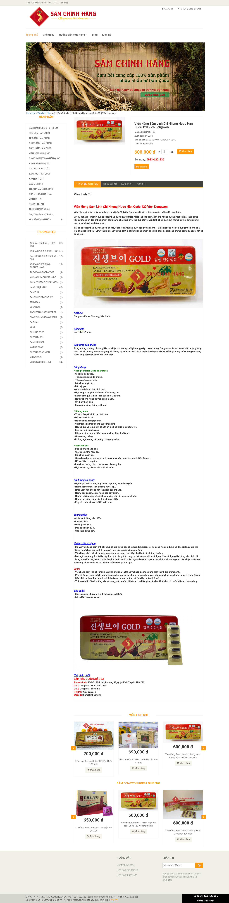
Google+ (141, 184)
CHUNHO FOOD (46, 332)
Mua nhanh (141, 166)
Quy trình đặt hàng (126, 865)
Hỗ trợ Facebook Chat (190, 9)
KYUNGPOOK (46, 357)
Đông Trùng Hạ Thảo (40, 194)
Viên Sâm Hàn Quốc (39, 153)
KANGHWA (46, 307)
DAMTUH (46, 292)
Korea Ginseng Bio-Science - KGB (46, 266)
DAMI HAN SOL (46, 342)
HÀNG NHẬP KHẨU (46, 287)
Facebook (126, 184)
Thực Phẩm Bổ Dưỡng (41, 189)
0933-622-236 (155, 159)
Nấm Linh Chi (36, 179)
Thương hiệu (110, 184)
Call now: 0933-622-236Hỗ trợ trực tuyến (206, 898)
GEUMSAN (46, 302)
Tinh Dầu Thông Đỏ (39, 209)
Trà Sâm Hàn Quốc (39, 138)
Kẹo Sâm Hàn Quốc (39, 133)
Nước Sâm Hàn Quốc (40, 143)
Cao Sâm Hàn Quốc (39, 168)
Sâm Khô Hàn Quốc (39, 163)
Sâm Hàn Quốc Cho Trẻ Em (43, 128)
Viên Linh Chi (36, 199)
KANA (46, 327)
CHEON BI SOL (46, 337)
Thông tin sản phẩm (87, 184)
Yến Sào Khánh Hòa (40, 219)
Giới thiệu (48, 34)
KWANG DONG (46, 347)
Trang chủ (32, 34)
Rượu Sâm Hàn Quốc (40, 148)
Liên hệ (106, 34)
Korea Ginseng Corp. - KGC (46, 251)
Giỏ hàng (168, 9)
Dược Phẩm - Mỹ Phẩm (41, 214)
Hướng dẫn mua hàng (72, 34)
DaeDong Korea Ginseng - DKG (46, 258)
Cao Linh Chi (36, 184)
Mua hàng (186, 151)
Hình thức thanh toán (127, 875)
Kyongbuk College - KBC (46, 277)
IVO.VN (114, 900)
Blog (95, 34)
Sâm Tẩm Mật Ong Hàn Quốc (44, 158)
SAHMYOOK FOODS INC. (46, 297)
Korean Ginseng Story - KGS (46, 244)
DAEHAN (46, 322)
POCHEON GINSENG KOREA (46, 312)
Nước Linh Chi (36, 204)
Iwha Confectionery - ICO (46, 282)
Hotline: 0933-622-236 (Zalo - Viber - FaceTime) (47, 3)
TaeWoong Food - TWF (46, 272)
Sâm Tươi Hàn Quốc (39, 173)
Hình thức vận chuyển (127, 870)
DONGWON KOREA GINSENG (46, 317)
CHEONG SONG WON (46, 352)
